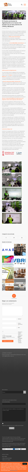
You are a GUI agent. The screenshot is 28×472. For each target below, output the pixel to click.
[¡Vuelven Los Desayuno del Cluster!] (8, 285)
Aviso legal (4, 456)
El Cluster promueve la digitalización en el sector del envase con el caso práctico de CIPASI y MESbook (12, 23)
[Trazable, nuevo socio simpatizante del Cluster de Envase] (8, 250)
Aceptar (24, 463)
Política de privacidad (7, 458)
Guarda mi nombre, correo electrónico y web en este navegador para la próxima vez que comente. (20, 337)
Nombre (20, 318)
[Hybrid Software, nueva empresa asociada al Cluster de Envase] (20, 261)
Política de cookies (6, 459)
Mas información (13, 470)
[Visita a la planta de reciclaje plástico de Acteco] (8, 273)
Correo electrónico (20, 324)
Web (19, 327)
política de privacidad (19, 425)
